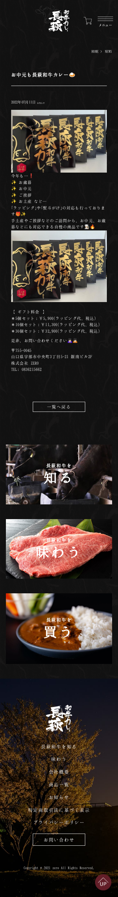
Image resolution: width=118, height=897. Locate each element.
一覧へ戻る (59, 406)
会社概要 (59, 771)
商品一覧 (59, 784)
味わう (59, 758)
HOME (95, 51)
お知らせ (41, 103)
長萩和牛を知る (59, 746)
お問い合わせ (59, 839)
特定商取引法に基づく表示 (59, 809)
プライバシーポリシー (59, 822)
